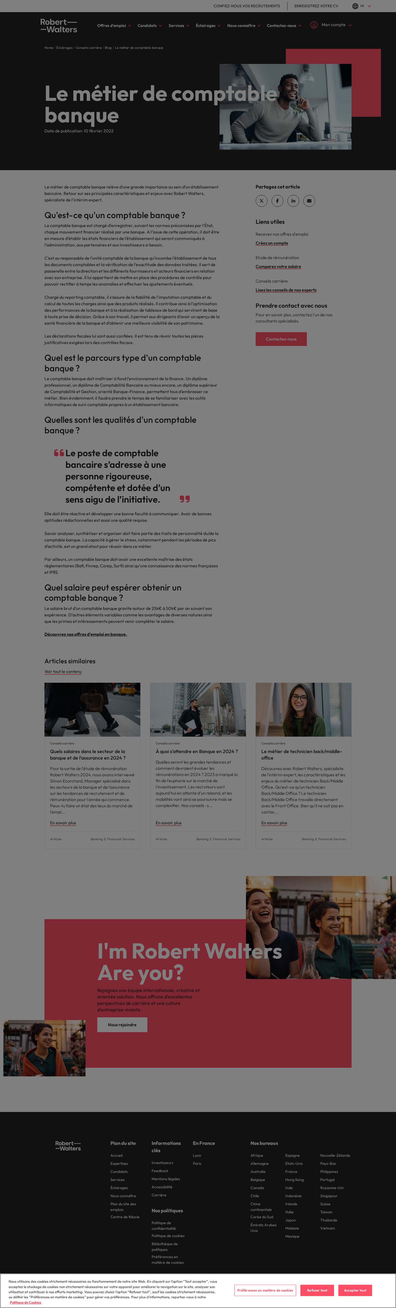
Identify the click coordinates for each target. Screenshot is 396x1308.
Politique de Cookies (25, 1302)
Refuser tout (317, 1290)
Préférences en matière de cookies (265, 1290)
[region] (198, 1290)
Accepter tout (355, 1290)
